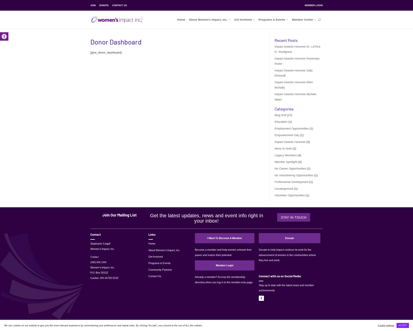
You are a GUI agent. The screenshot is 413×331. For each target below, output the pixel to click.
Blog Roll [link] (280, 115)
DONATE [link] (104, 5)
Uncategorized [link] (284, 188)
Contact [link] (94, 257)
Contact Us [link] (154, 276)
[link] (4, 36)
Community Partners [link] (160, 269)
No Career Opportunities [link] (290, 168)
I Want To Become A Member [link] (224, 238)
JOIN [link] (93, 5)
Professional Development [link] (291, 182)
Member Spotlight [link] (286, 162)
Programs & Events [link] (271, 19)
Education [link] (281, 121)
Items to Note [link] (283, 148)
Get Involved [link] (243, 19)
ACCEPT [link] (402, 325)
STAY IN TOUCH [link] (293, 217)
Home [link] (181, 19)
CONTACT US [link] (119, 5)
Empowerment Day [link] (287, 135)
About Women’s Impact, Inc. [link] (208, 19)
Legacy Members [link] (286, 155)
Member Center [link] (302, 19)
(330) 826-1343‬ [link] (98, 262)
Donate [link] (289, 238)
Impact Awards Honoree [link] (290, 142)
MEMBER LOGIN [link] (314, 5)
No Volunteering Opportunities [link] (294, 175)
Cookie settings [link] (386, 325)
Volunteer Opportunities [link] (290, 195)
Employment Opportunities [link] (292, 128)
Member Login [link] (224, 265)
